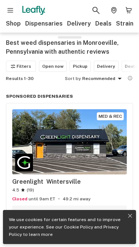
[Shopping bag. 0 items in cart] (128, 10)
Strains (126, 23)
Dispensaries (44, 23)
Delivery (79, 23)
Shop (13, 23)
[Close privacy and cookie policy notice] (130, 216)
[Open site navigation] (10, 10)
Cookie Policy (78, 227)
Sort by (73, 78)
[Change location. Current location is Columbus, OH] (113, 10)
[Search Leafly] (96, 10)
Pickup (80, 66)
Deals (103, 23)
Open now (52, 66)
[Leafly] (34, 10)
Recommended (98, 78)
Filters (24, 66)
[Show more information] (130, 78)
